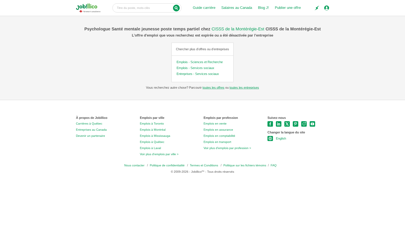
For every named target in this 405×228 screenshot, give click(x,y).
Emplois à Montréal (153, 129)
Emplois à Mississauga (155, 135)
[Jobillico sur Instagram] (304, 124)
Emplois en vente (215, 123)
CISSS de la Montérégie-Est (239, 29)
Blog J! (263, 8)
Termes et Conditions (204, 165)
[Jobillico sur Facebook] (270, 124)
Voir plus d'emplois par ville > (159, 154)
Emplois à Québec (152, 142)
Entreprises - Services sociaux (198, 74)
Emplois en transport (217, 142)
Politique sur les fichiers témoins (244, 165)
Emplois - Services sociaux (195, 68)
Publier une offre (288, 8)
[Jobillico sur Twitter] (287, 124)
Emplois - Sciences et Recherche (200, 62)
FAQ (274, 165)
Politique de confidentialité (167, 165)
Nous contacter (134, 165)
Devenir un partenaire (90, 135)
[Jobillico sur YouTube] (312, 124)
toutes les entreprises (244, 87)
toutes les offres (213, 87)
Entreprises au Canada (91, 129)
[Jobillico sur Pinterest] (295, 124)
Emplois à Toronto (152, 123)
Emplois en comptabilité (219, 135)
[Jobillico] (88, 7)
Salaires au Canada (236, 8)
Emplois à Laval (150, 148)
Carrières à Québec (89, 123)
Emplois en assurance (218, 129)
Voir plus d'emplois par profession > (227, 148)
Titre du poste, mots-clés (146, 7)
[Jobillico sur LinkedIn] (278, 124)
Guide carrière (204, 8)
